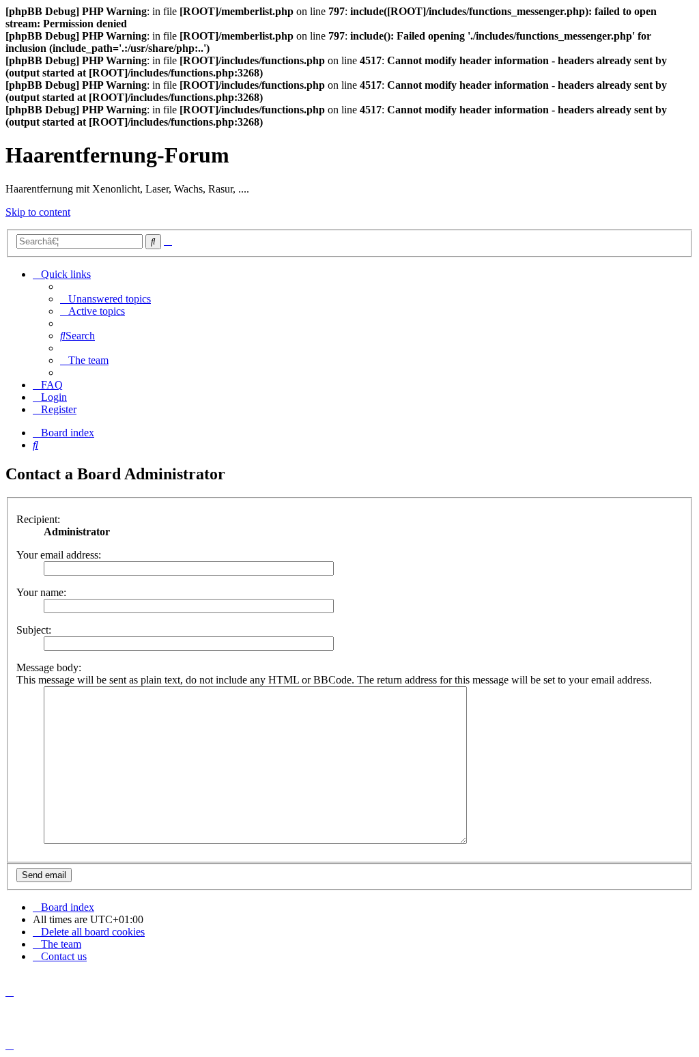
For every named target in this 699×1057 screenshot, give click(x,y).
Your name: (41, 592)
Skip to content (37, 212)
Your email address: (58, 555)
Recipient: (38, 519)
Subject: (33, 630)
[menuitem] (105, 299)
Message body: (48, 667)
